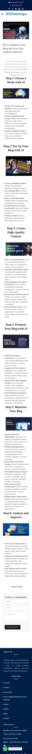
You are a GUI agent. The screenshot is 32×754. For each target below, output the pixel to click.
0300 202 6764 (17, 5)
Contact (6, 718)
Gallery (6, 704)
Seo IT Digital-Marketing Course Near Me (15, 698)
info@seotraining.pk (17, 2)
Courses (7, 683)
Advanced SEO (13, 67)
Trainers (6, 687)
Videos (6, 709)
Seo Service (8, 692)
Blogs (6, 714)
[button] (2, 14)
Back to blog (17, 587)
